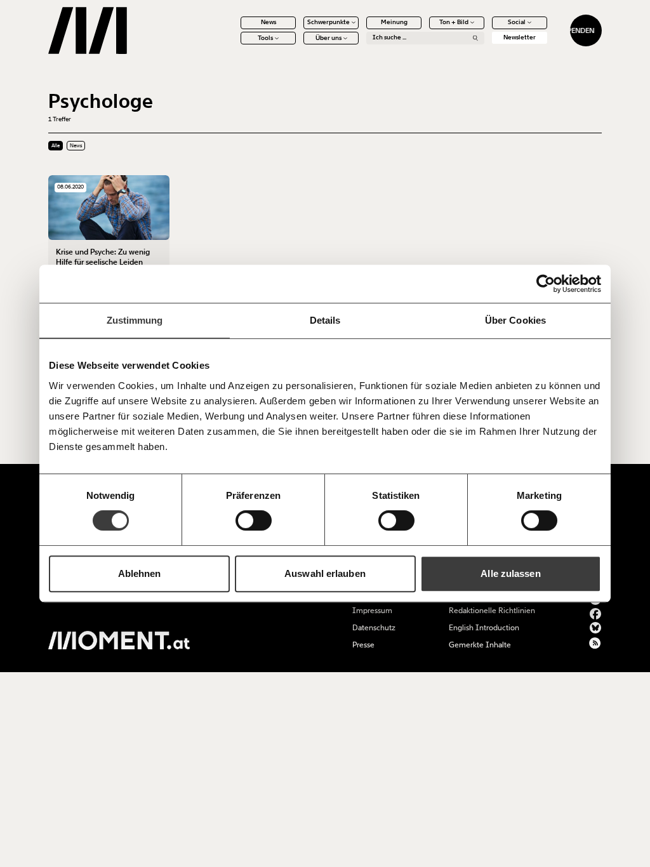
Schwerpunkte (328, 22)
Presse (363, 645)
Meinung (394, 22)
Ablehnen (139, 573)
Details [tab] (325, 320)
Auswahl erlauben (325, 573)
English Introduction (484, 628)
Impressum (372, 611)
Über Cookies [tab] (515, 320)
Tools (265, 38)
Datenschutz (373, 628)
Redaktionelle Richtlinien (492, 611)
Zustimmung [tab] (135, 320)
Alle (55, 145)
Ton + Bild (453, 22)
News (268, 22)
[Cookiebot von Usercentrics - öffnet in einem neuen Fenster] (545, 283)
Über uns (328, 38)
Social (517, 22)
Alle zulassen (510, 573)
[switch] (253, 520)
